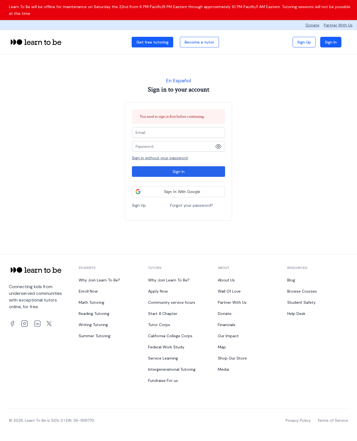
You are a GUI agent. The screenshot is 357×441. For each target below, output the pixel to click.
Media (223, 369)
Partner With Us (338, 25)
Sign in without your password (160, 157)
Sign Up (304, 42)
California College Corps (170, 335)
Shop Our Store (232, 358)
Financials (226, 324)
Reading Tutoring (94, 313)
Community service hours (171, 302)
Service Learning (163, 358)
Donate (312, 25)
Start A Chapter (162, 313)
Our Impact (228, 335)
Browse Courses (302, 291)
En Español (178, 80)
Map (222, 347)
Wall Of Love (229, 291)
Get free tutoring (152, 42)
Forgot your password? (191, 205)
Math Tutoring (91, 302)
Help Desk (296, 313)
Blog (291, 280)
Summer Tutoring (94, 335)
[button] (178, 191)
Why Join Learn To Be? (99, 280)
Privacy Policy (298, 420)
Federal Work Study (166, 347)
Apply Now (158, 291)
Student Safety (301, 302)
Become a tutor (199, 42)
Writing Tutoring (93, 324)
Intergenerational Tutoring (172, 369)
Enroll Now (88, 291)
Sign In (331, 42)
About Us (226, 280)
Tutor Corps (159, 324)
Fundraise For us (163, 380)
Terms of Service (332, 420)
